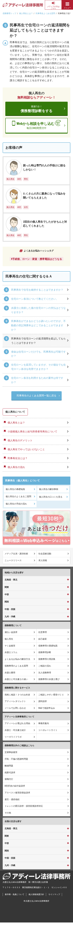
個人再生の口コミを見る (50, 497)
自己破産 (42, 639)
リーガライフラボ (13, 737)
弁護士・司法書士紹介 (15, 730)
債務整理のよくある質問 (16, 666)
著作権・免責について (14, 894)
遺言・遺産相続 (12, 799)
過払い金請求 (11, 632)
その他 (8, 813)
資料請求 (42, 701)
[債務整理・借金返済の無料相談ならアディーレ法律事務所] (23, 5)
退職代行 (9, 779)
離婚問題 (9, 766)
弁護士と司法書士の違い (16, 679)
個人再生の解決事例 (48, 489)
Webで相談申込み (46, 708)
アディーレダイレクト (15, 701)
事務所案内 (43, 723)
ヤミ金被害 (10, 645)
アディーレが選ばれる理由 (17, 723)
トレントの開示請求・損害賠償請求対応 (24, 806)
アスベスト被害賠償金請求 (17, 792)
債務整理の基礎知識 (47, 645)
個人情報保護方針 (36, 894)
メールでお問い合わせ (15, 708)
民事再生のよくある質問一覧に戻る (36, 395)
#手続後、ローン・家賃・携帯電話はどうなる (36, 259)
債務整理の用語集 (46, 659)
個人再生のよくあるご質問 (18, 496)
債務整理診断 (44, 652)
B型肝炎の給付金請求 (15, 786)
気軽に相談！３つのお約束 (17, 694)
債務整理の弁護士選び (49, 679)
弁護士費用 (10, 672)
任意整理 (42, 632)
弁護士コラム (11, 652)
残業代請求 (10, 772)
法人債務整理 (44, 672)
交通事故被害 (11, 752)
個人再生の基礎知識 (15, 489)
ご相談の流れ (44, 666)
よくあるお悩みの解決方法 (17, 659)
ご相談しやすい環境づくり (51, 694)
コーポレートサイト (47, 730)
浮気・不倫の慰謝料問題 (16, 759)
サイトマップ (54, 894)
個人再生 (9, 639)
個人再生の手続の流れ (16, 504)
